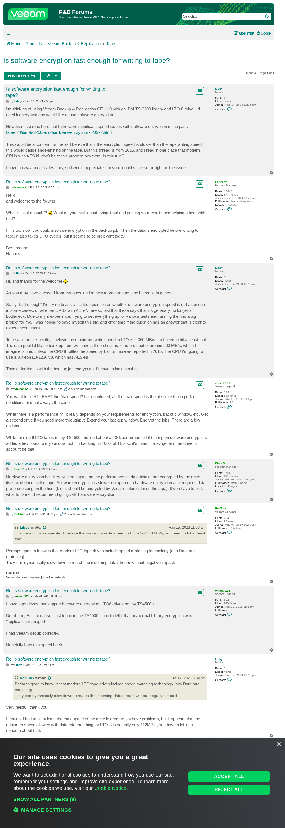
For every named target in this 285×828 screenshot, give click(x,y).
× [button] (279, 744)
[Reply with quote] (200, 90)
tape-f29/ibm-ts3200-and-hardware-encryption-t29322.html (59, 132)
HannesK (221, 181)
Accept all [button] (229, 776)
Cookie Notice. (111, 788)
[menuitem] (263, 33)
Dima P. (220, 463)
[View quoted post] (44, 527)
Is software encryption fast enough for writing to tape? (86, 60)
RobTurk (220, 508)
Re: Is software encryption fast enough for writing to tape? (58, 181)
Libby (219, 88)
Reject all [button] (229, 789)
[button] (97, 799)
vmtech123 (222, 383)
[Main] (32, 13)
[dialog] (142, 783)
